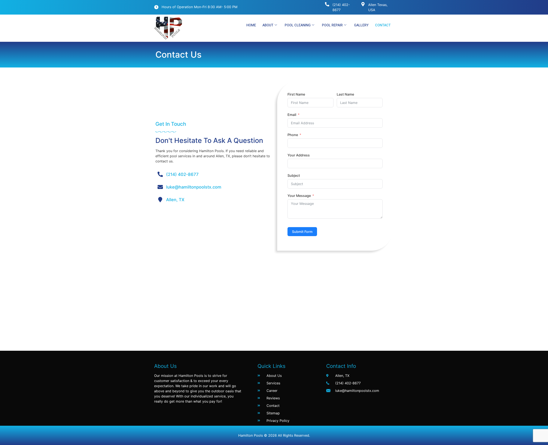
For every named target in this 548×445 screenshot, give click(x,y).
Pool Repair (332, 25)
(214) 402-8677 (182, 174)
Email (291, 114)
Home (251, 25)
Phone (292, 135)
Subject (293, 175)
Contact (383, 25)
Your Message (299, 195)
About (267, 25)
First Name (296, 94)
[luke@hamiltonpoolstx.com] (160, 187)
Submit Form (302, 231)
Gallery (361, 25)
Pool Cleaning (298, 25)
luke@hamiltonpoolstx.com (193, 187)
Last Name (345, 94)
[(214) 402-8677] (327, 4)
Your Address (298, 155)
